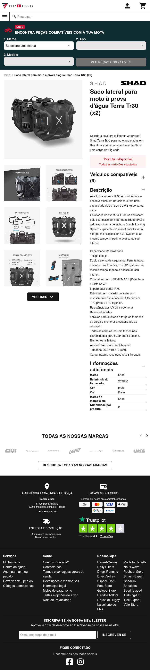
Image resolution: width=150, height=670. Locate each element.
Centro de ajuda (14, 567)
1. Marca (10, 39)
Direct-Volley (106, 576)
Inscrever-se (114, 634)
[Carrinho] (143, 6)
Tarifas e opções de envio (60, 595)
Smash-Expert (133, 576)
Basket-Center (107, 562)
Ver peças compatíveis (111, 62)
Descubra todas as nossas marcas (75, 465)
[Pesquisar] (14, 16)
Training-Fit (131, 595)
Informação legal (54, 585)
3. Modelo (11, 54)
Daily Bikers (105, 567)
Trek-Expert (131, 599)
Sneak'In (130, 581)
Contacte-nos (46, 498)
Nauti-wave (131, 567)
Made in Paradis (135, 562)
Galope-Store (106, 590)
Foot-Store (104, 585)
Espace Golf (105, 581)
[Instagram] (80, 662)
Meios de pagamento (57, 590)
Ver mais (39, 296)
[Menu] (4, 16)
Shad (99, 83)
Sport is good (133, 590)
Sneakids (130, 585)
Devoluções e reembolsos (61, 581)
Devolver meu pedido (18, 581)
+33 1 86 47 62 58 (47, 511)
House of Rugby (108, 599)
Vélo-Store (131, 604)
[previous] (141, 436)
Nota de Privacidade (57, 599)
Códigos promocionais (18, 585)
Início (7, 75)
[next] (147, 436)
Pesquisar (24, 16)
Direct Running (107, 571)
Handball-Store (107, 595)
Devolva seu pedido (45, 537)
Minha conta (11, 562)
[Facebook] (69, 662)
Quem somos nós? (56, 562)
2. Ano (81, 39)
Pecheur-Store (134, 571)
